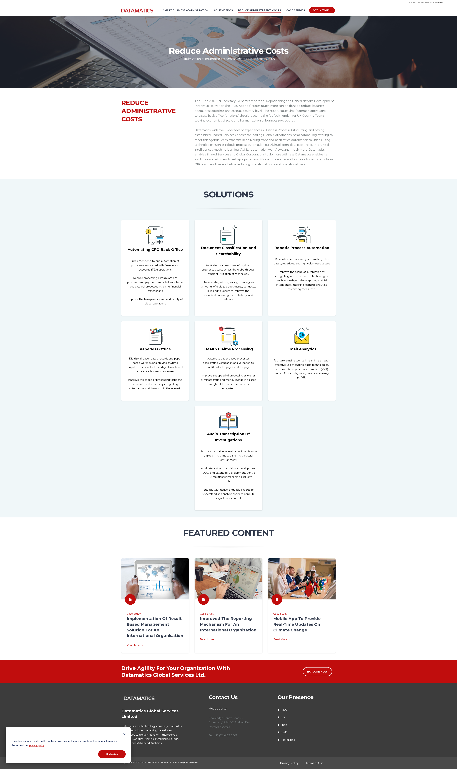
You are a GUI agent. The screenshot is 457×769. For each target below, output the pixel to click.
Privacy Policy (289, 763)
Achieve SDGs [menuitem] (223, 10)
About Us (437, 2)
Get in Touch (322, 10)
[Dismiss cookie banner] (124, 734)
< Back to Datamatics (420, 2)
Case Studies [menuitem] (295, 10)
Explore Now (317, 671)
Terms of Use (314, 763)
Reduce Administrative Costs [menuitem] (259, 10)
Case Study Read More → (155, 629)
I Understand (112, 754)
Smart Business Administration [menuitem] (186, 10)
